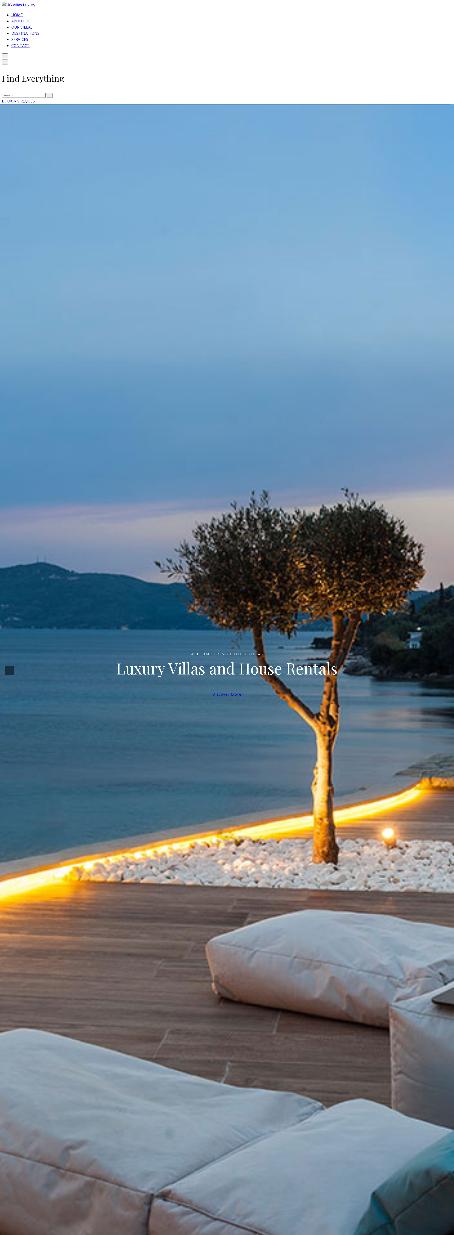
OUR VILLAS (22, 27)
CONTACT (20, 45)
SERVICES (19, 39)
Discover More (226, 696)
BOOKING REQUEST (19, 101)
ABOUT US (21, 21)
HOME (17, 14)
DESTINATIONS (25, 33)
